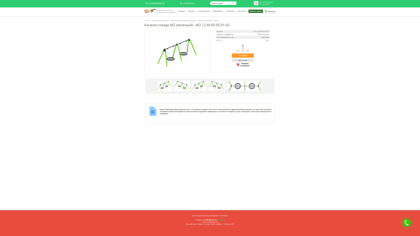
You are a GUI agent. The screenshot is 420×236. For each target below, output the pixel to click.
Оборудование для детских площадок (183, 20)
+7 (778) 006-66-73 (156, 3)
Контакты (242, 11)
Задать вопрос (243, 60)
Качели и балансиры (205, 20)
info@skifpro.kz (188, 3)
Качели (216, 20)
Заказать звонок (256, 11)
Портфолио (218, 11)
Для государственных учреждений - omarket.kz (210, 216)
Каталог (191, 11)
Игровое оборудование (160, 20)
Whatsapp (220, 220)
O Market (230, 11)
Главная (181, 11)
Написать (271, 11)
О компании (204, 11)
